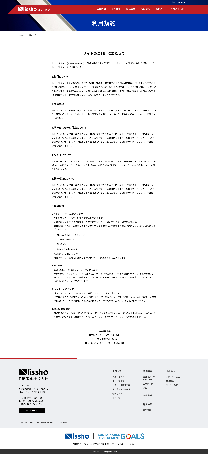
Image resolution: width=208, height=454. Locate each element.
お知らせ (160, 9)
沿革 (145, 387)
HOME (21, 35)
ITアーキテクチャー (121, 397)
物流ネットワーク (120, 393)
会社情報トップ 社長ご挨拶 (150, 378)
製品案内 (130, 9)
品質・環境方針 (26, 422)
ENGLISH (181, 2)
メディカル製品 (173, 376)
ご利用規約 (62, 422)
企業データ (148, 383)
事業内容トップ (119, 376)
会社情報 (116, 9)
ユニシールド (172, 385)
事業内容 (101, 9)
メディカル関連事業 (121, 385)
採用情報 (145, 9)
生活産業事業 (118, 380)
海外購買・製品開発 (121, 389)
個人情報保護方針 (45, 422)
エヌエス (170, 380)
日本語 (172, 2)
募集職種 (147, 410)
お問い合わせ (177, 9)
